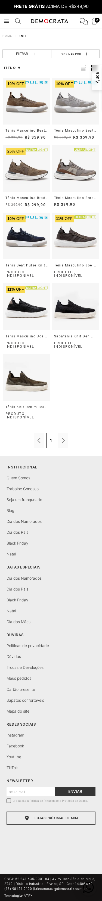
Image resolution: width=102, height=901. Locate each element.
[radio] (83, 68)
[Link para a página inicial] (8, 35)
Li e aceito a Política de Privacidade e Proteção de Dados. (50, 800)
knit (22, 36)
